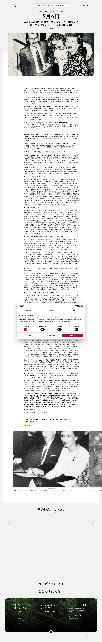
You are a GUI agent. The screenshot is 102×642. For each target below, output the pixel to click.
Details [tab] (51, 310)
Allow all (72, 335)
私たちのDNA (40, 5)
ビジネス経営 (18, 613)
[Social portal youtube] (45, 611)
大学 (16, 625)
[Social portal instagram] (51, 611)
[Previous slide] (13, 456)
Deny (29, 335)
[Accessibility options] (87, 5)
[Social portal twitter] (48, 611)
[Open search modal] (80, 5)
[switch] (42, 329)
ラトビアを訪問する (19, 611)
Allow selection (51, 335)
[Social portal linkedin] (54, 611)
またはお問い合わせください (75, 618)
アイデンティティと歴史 (52, 11)
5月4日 (61, 11)
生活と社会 (62, 5)
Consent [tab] (28, 310)
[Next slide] (89, 456)
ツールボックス (51, 1)
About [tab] (73, 310)
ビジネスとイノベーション (49, 5)
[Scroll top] (51, 632)
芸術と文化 (57, 5)
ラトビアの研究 (18, 623)
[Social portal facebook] (41, 611)
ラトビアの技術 (18, 616)
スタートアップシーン (19, 620)
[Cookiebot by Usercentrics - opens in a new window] (76, 306)
